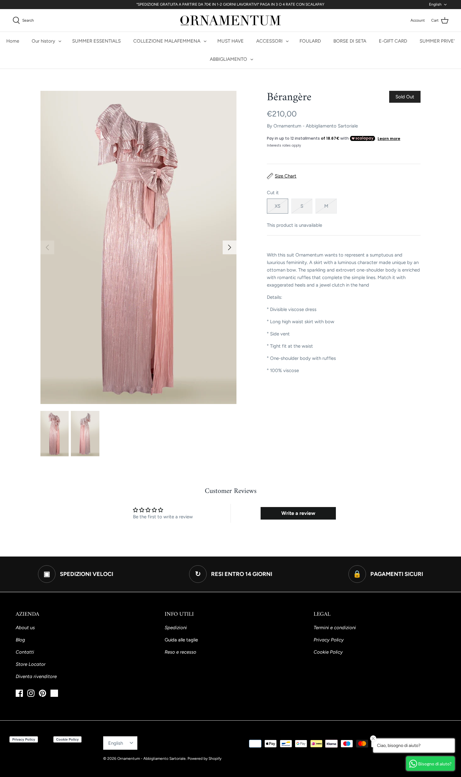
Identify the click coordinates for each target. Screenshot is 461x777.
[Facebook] (19, 693)
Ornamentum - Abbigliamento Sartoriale (315, 126)
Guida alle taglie (181, 640)
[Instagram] (30, 693)
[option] (138, 247)
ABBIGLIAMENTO (228, 59)
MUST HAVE (230, 41)
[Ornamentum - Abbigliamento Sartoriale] (230, 20)
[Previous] (47, 247)
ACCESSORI (269, 41)
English (435, 4)
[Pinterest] (42, 693)
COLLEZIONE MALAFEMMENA (166, 41)
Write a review (298, 513)
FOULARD (310, 41)
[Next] (229, 247)
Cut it (273, 192)
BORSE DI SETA (349, 41)
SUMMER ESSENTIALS (96, 41)
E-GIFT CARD (393, 41)
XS (277, 206)
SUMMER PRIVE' (437, 41)
